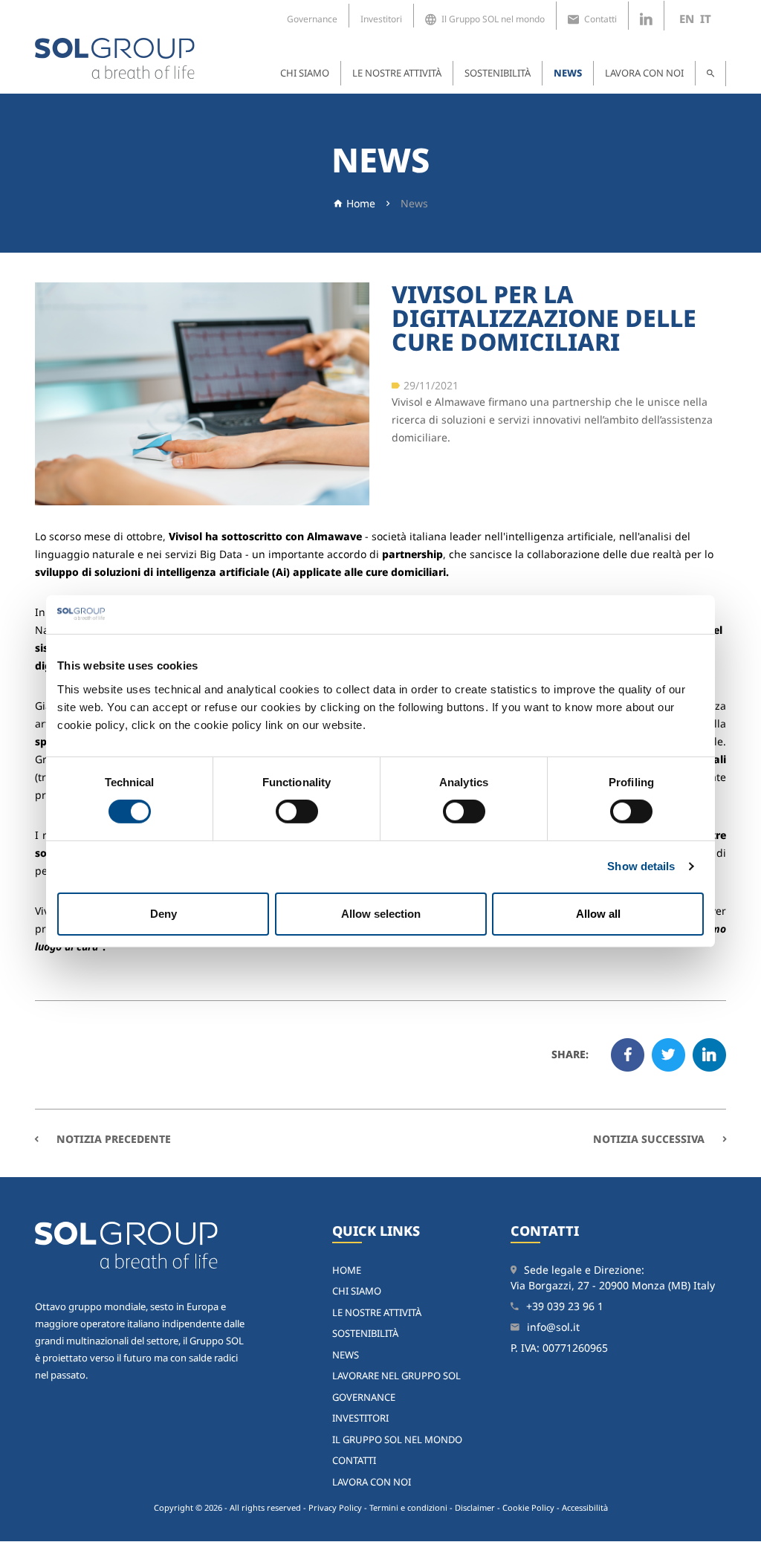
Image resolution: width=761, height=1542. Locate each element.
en (686, 18)
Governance (312, 19)
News (568, 73)
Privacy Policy (335, 1507)
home (346, 1270)
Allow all (598, 913)
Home (360, 203)
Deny (163, 913)
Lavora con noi (644, 73)
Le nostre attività (396, 73)
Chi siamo (304, 73)
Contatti (600, 19)
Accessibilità (585, 1507)
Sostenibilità (497, 73)
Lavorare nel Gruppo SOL (396, 1375)
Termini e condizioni (408, 1507)
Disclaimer (475, 1507)
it (705, 18)
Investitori (381, 19)
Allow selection (381, 913)
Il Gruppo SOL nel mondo (493, 19)
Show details (641, 866)
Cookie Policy (528, 1507)
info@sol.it (553, 1327)
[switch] (297, 811)
